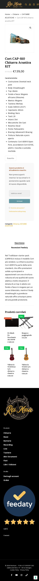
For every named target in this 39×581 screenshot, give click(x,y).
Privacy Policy (24, 570)
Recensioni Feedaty (19, 247)
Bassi (6, 437)
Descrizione (19, 243)
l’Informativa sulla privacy (17, 211)
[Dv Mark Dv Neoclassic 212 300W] (12, 322)
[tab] (19, 243)
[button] (30, 28)
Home (7, 14)
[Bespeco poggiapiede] (26, 322)
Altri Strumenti (10, 456)
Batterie (7, 441)
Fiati (6, 460)
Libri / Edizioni (10, 464)
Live (5, 449)
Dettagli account (11, 476)
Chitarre (16, 14)
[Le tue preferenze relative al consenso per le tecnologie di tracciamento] (35, 577)
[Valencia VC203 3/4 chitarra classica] (26, 354)
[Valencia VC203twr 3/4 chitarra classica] (12, 354)
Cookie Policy (14, 570)
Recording (8, 445)
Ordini (6, 480)
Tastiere (7, 452)
